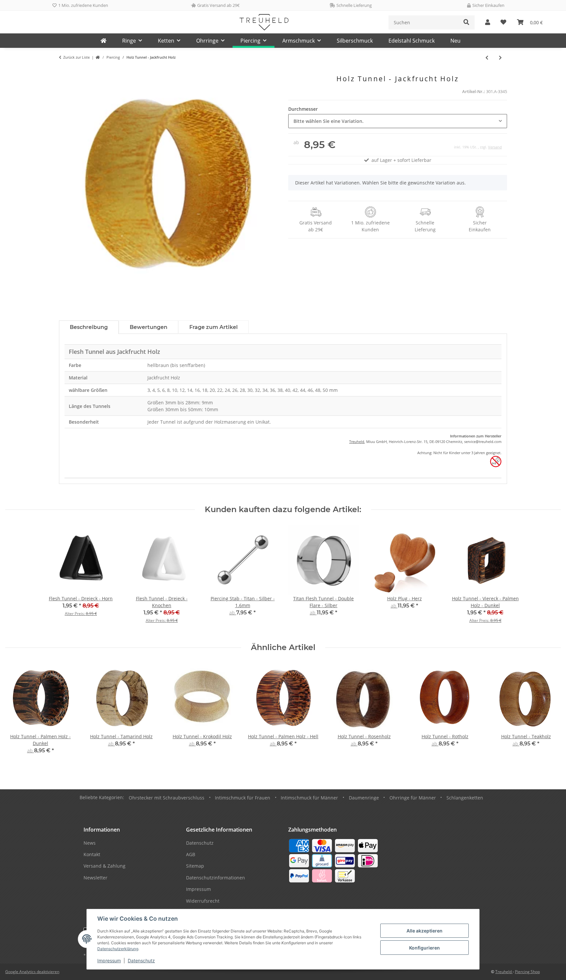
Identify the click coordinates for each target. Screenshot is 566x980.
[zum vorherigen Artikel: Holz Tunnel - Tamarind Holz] (487, 57)
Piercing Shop (527, 971)
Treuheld (356, 441)
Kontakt (92, 854)
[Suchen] (466, 22)
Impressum (109, 960)
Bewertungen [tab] (148, 327)
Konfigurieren (424, 948)
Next (550, 712)
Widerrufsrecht (202, 901)
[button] (487, 22)
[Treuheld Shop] (98, 57)
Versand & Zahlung (104, 866)
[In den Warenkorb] (64, 71)
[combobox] (397, 121)
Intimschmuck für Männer (309, 798)
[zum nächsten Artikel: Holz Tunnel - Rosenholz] (500, 57)
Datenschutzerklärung (117, 948)
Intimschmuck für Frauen (242, 798)
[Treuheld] (103, 40)
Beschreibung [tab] (89, 327)
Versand (495, 146)
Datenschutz (141, 960)
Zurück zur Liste (76, 57)
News (90, 843)
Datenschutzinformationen (215, 877)
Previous (16, 712)
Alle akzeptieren (424, 930)
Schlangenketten (464, 798)
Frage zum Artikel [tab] (213, 327)
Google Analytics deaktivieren (32, 971)
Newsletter (95, 877)
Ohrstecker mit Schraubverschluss (166, 798)
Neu (455, 40)
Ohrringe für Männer (412, 798)
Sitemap (195, 866)
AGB (190, 854)
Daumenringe (364, 798)
